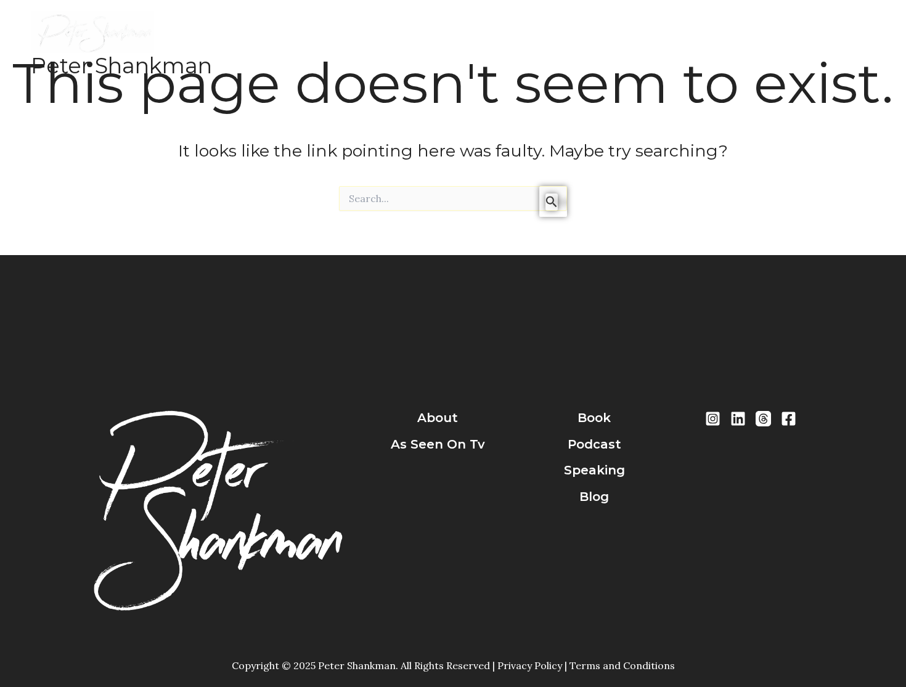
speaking (594, 470)
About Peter (327, 44)
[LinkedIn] (738, 419)
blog (594, 496)
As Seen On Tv (438, 444)
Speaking (503, 44)
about (437, 417)
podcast (594, 444)
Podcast (443, 44)
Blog (554, 44)
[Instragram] (713, 419)
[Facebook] (789, 419)
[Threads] (763, 419)
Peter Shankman (121, 65)
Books (390, 44)
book (594, 417)
